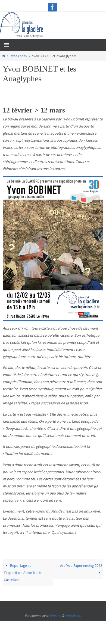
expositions (19, 56)
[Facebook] (52, 7)
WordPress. (73, 615)
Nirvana (55, 615)
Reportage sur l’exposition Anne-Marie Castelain (23, 572)
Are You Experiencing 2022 (81, 565)
